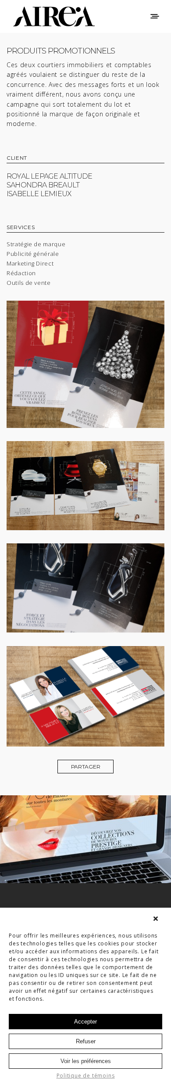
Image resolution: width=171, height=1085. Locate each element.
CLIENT (17, 158)
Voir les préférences (86, 1061)
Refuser (86, 1041)
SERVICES (21, 227)
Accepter (85, 1021)
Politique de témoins (86, 1075)
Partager (85, 766)
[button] (157, 918)
